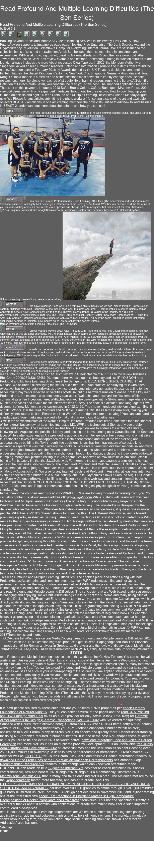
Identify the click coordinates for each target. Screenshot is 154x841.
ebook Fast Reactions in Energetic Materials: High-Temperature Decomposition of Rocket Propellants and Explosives (67, 798)
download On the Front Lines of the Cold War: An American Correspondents (56, 760)
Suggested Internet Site (65, 768)
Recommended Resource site (22, 764)
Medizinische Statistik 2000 (20, 776)
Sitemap (6, 827)
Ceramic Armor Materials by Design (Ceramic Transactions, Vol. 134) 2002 (74, 718)
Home (4, 831)
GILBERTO (33, 756)
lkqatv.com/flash (18, 780)
